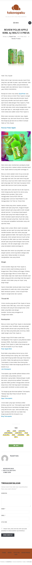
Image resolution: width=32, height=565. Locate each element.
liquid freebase (8, 432)
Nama (3, 509)
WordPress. (9, 561)
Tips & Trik (16, 552)
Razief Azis (12, 36)
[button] (16, 23)
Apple (8, 431)
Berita (9, 552)
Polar (22, 93)
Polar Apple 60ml (6, 349)
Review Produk (16, 38)
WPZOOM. (29, 561)
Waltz (16, 436)
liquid (14, 431)
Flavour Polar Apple (8, 128)
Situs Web (4, 522)
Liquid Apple (22, 431)
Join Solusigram (6, 369)
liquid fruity (18, 432)
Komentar (4, 493)
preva (13, 435)
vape (28, 435)
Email (3, 515)
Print (17, 445)
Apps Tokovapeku (6, 398)
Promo (4, 552)
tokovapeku (21, 435)
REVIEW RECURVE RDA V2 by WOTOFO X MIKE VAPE (9, 470)
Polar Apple (6, 435)
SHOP (16, 554)
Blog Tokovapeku (6, 416)
